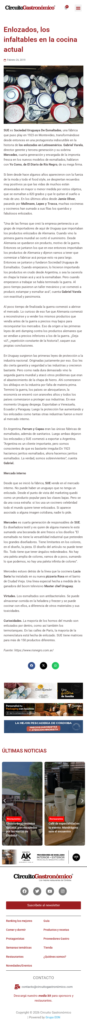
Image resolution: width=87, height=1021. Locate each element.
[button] (78, 8)
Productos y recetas (56, 930)
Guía (47, 920)
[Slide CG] (43, 690)
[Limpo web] (43, 728)
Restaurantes (14, 819)
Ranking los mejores (19, 920)
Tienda (48, 947)
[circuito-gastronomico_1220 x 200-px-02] (43, 857)
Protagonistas (15, 938)
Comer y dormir (16, 930)
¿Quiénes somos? (55, 956)
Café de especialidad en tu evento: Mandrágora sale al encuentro (64, 827)
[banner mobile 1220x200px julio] (43, 709)
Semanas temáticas (19, 947)
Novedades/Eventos (19, 965)
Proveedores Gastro (56, 938)
